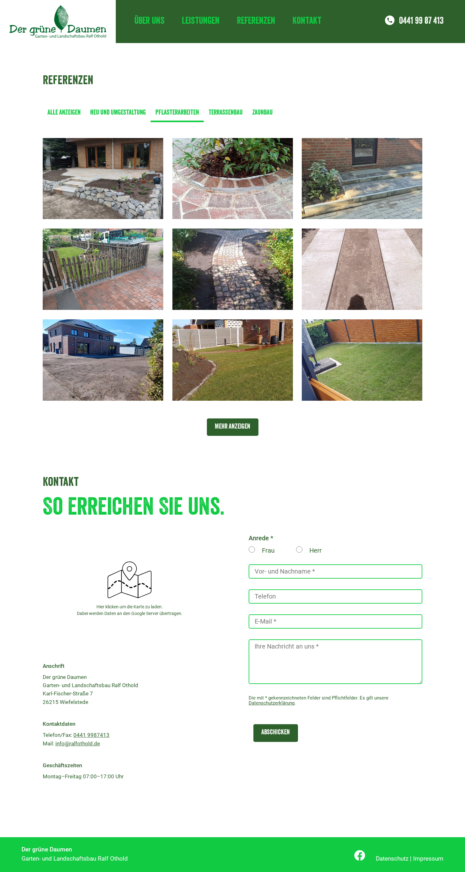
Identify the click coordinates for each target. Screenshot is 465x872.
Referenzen (256, 21)
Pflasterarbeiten (177, 113)
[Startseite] (58, 21)
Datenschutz (392, 858)
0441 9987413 (91, 735)
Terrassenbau (225, 113)
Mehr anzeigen (232, 427)
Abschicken (275, 733)
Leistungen (201, 21)
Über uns (149, 21)
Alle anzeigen (64, 113)
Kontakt (307, 21)
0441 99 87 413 (421, 21)
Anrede (259, 538)
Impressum (428, 858)
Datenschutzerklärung (271, 703)
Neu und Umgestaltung (118, 113)
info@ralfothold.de (77, 743)
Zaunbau (262, 113)
